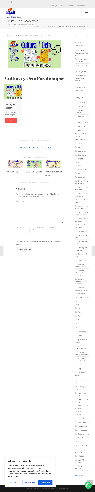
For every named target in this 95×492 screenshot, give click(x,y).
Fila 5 (79, 324)
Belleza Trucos (83, 169)
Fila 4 (45, 35)
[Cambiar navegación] (86, 13)
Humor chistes (83, 379)
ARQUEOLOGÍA (83, 123)
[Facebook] (8, 2)
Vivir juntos (82, 72)
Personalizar (14, 482)
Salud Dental (82, 438)
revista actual (82, 430)
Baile (79, 147)
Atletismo (81, 143)
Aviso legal (53, 6)
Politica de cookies (82, 6)
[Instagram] (12, 2)
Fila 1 (79, 308)
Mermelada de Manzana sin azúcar (81, 78)
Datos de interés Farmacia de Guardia (82, 281)
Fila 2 (79, 312)
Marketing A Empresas (59, 488)
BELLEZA (81, 159)
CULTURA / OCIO (83, 231)
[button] (88, 485)
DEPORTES (81, 294)
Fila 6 (79, 328)
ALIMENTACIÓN (83, 102)
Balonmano (82, 155)
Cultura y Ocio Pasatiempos (34, 35)
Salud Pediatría (83, 446)
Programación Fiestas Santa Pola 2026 (81, 52)
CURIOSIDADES (83, 260)
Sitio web (53, 227)
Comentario (20, 201)
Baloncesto (82, 151)
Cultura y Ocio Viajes (34, 172)
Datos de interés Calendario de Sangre (81, 272)
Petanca (81, 418)
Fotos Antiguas (83, 332)
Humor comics (83, 383)
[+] (15, 164)
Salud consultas (83, 434)
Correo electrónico (39, 227)
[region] (30, 472)
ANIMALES (81, 106)
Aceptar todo (45, 482)
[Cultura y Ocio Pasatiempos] (13, 92)
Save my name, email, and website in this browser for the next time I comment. (38, 243)
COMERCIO (81, 177)
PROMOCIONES (83, 426)
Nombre (19, 227)
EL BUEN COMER (83, 298)
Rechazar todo (29, 482)
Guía (79, 365)
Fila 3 (79, 316)
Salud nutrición (83, 442)
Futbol (80, 336)
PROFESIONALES (83, 422)
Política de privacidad (67, 6)
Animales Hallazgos (14, 172)
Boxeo (80, 173)
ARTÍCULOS (82, 127)
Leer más (11, 120)
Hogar (80, 369)
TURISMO (81, 456)
